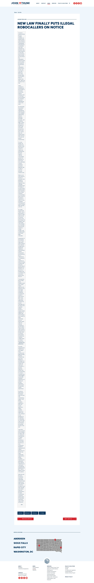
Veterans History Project (70, 572)
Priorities (67, 567)
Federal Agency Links (51, 578)
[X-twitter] (74, 3)
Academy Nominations (51, 571)
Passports (49, 579)
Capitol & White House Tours (53, 567)
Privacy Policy (69, 576)
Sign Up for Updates (22, 575)
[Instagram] (79, 3)
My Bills (66, 568)
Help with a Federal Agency (52, 568)
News (48, 3)
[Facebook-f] (77, 3)
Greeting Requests (51, 574)
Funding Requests (68, 571)
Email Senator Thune (22, 573)
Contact (43, 3)
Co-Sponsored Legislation (70, 570)
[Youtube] (81, 3)
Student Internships (51, 572)
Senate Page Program (51, 575)
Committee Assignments (23, 568)
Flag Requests (50, 570)
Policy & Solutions (63, 3)
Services (54, 3)
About (37, 3)
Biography (20, 567)
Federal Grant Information (52, 577)
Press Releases (36, 567)
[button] (20, 513)
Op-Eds (19, 12)
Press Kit (34, 570)
